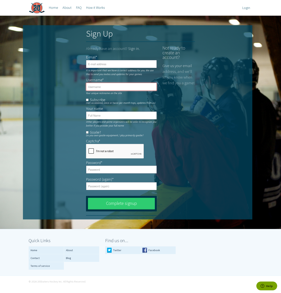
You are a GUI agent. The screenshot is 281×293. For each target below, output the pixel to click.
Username (95, 80)
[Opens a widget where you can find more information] (266, 286)
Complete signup (121, 203)
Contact (35, 258)
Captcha (93, 141)
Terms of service (40, 266)
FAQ (79, 7)
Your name (94, 108)
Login (246, 8)
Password (94, 163)
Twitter (117, 250)
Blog (68, 258)
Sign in (133, 48)
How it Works (95, 7)
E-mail (91, 57)
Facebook (154, 250)
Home (53, 7)
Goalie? (95, 132)
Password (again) (100, 179)
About (67, 7)
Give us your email (177, 65)
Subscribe (97, 99)
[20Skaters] (37, 8)
